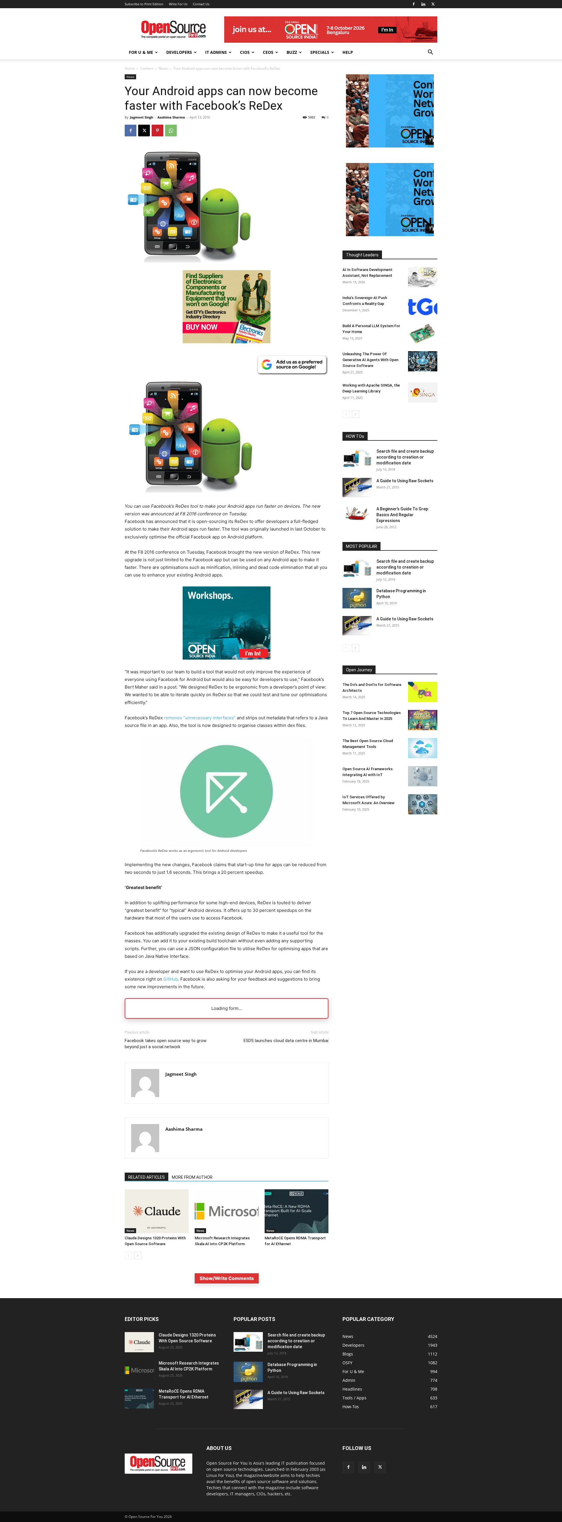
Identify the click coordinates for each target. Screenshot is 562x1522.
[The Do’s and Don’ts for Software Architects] (422, 692)
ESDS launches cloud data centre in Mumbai (286, 1040)
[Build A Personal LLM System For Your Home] (422, 333)
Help (347, 52)
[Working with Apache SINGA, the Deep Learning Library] (422, 392)
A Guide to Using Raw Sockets (405, 480)
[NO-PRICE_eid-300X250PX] (226, 341)
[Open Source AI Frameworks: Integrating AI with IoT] (422, 776)
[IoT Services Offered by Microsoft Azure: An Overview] (422, 804)
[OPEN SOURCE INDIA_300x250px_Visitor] (390, 145)
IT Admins (216, 52)
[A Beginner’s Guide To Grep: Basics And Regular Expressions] (357, 513)
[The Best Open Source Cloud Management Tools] (422, 748)
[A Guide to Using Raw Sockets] (357, 487)
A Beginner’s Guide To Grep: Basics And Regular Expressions (402, 515)
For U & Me (141, 52)
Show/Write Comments (227, 1278)
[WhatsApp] (171, 130)
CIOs (245, 52)
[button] (430, 53)
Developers (179, 52)
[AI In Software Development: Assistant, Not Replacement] (422, 277)
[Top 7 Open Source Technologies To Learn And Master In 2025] (422, 720)
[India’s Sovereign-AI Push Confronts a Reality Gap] (422, 305)
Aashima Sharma (171, 117)
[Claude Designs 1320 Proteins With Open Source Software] (157, 1211)
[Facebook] (413, 4)
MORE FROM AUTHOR (192, 1177)
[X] (433, 4)
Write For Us (178, 4)
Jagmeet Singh (141, 117)
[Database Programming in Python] (357, 598)
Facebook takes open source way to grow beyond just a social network (165, 1043)
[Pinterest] (157, 130)
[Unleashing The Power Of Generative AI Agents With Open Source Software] (422, 361)
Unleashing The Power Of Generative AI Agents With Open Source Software (370, 360)
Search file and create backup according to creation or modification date (405, 457)
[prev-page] (128, 1255)
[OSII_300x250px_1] (226, 664)
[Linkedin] (423, 4)
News (163, 68)
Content (146, 68)
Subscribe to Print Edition (144, 4)
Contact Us (201, 4)
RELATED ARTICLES (146, 1177)
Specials (319, 52)
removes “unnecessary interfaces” (200, 717)
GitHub (170, 979)
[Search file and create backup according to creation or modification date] (357, 458)
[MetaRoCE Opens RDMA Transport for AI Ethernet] (296, 1211)
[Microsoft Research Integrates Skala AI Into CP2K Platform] (226, 1211)
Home (130, 68)
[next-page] (137, 1255)
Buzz (292, 52)
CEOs (268, 52)
